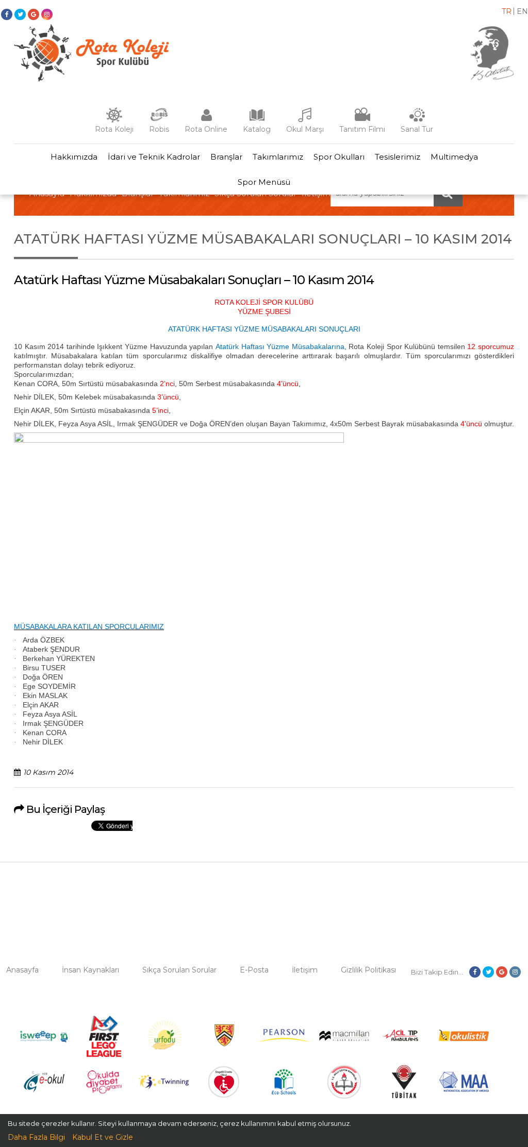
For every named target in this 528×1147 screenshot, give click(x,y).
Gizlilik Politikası (368, 970)
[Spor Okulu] (91, 78)
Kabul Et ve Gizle (102, 1137)
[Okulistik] (464, 1038)
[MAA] (464, 1089)
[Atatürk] (492, 77)
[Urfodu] (164, 1054)
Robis (159, 129)
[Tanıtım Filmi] (362, 120)
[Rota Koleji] (114, 120)
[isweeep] (44, 1042)
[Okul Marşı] (305, 120)
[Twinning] (164, 1086)
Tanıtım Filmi (362, 129)
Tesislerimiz (397, 157)
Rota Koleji (114, 129)
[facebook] (6, 14)
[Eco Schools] (284, 1092)
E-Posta (254, 970)
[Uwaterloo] (224, 1044)
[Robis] (159, 119)
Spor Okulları (339, 157)
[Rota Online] (206, 120)
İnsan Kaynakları (90, 970)
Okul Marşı (305, 129)
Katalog (257, 129)
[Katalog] (257, 120)
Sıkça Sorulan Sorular (179, 970)
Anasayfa (22, 970)
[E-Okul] (44, 1089)
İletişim (305, 970)
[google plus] (33, 14)
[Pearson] (284, 1039)
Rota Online (206, 129)
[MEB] (344, 1096)
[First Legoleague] (104, 1054)
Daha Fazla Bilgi (36, 1137)
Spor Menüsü (264, 182)
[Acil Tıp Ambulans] (404, 1038)
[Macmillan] (344, 1038)
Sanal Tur (417, 129)
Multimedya (454, 157)
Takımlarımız (278, 157)
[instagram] (47, 14)
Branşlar (226, 157)
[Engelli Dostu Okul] (223, 1095)
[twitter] (20, 14)
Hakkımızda (74, 157)
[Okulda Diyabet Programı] (104, 1091)
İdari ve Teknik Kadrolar (154, 157)
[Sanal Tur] (417, 120)
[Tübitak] (404, 1095)
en (522, 11)
